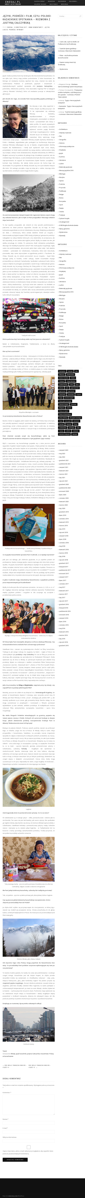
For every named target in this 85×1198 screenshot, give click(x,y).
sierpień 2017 (63, 577)
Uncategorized (64, 222)
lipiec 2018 (62, 539)
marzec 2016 (63, 635)
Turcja (75, 424)
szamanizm (76, 421)
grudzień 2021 (64, 460)
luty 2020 (62, 508)
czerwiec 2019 (64, 519)
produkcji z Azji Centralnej (25, 654)
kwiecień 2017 (64, 591)
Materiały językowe (65, 167)
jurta (67, 388)
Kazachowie (62, 394)
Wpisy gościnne (64, 229)
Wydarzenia (51, 1)
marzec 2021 (63, 474)
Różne (61, 198)
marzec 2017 (63, 594)
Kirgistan (79, 394)
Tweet (5, 1051)
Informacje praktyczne (66, 146)
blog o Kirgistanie (26, 685)
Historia (61, 143)
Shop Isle (5, 1196)
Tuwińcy (61, 431)
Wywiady (20, 30)
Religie (61, 194)
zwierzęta (74, 434)
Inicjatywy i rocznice (40, 4)
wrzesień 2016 (64, 615)
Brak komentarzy (36, 27)
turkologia (71, 427)
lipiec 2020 (62, 495)
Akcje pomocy (54, 4)
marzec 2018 (63, 553)
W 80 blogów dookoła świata (68, 225)
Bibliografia (72, 1)
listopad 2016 (63, 608)
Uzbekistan (75, 431)
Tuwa (78, 427)
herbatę (24, 749)
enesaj (10, 27)
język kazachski (21, 1054)
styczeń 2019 (63, 532)
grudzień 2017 (64, 563)
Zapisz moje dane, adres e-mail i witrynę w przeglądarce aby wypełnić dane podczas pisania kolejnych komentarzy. (28, 1152)
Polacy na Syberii (63, 411)
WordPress (21, 1196)
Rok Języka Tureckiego (75, 417)
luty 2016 (62, 639)
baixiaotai (62, 106)
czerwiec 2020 (64, 498)
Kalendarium (62, 1)
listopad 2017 (63, 567)
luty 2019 (62, 529)
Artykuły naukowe (65, 133)
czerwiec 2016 (64, 625)
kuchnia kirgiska (69, 398)
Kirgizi (60, 398)
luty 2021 (62, 478)
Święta (61, 208)
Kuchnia (62, 157)
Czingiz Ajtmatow (71, 381)
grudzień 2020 (64, 484)
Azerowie (70, 371)
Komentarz (7, 1092)
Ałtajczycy (61, 374)
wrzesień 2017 (64, 574)
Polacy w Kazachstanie (65, 414)
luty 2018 (62, 556)
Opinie (61, 181)
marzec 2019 (63, 526)
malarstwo (73, 404)
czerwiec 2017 (64, 584)
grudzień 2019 (64, 512)
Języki (47, 27)
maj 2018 (62, 546)
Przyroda (62, 188)
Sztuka (61, 212)
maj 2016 (62, 628)
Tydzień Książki (64, 218)
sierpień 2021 (63, 467)
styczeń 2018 (63, 560)
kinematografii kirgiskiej (44, 692)
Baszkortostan (70, 374)
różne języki (68, 421)
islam (71, 384)
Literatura (62, 160)
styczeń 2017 (63, 601)
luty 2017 (62, 598)
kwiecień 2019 (64, 522)
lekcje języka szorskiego (65, 401)
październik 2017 (65, 570)
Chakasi (73, 378)
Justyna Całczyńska (33, 1054)
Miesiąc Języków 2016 (66, 170)
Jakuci (77, 384)
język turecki (71, 391)
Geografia (62, 140)
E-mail (5, 1128)
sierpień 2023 (63, 450)
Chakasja (61, 381)
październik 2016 (65, 611)
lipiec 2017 (62, 580)
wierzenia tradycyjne (64, 434)
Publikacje (62, 191)
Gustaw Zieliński (63, 384)
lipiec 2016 (62, 621)
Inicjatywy (62, 150)
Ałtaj (76, 371)
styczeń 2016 (63, 642)
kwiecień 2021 (64, 471)
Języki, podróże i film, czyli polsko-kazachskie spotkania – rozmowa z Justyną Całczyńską (27, 19)
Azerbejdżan (62, 371)
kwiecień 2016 (64, 632)
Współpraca (64, 4)
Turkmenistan (62, 427)
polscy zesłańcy (63, 417)
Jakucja (61, 388)
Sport (61, 205)
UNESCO (68, 431)
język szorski (62, 391)
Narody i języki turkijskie (13, 4)
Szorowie (61, 424)
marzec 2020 (63, 505)
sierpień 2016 (63, 618)
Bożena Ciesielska (63, 378)
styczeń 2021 (63, 481)
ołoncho (69, 408)
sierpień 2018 (63, 536)
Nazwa (5, 1119)
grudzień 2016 (64, 604)
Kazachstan (45, 1054)
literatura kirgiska (63, 404)
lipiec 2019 (62, 515)
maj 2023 (62, 454)
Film (60, 136)
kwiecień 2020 (64, 502)
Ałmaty (13, 1054)
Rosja (60, 421)
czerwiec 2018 (64, 543)
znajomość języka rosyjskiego (13, 983)
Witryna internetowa (9, 1137)
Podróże (12, 30)
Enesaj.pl (13, 2)
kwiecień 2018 (64, 550)
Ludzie (5, 30)
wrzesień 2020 (64, 491)
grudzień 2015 (64, 645)
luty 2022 (62, 457)
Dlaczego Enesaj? (39, 1)
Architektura (63, 129)
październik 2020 (65, 488)
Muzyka (62, 177)
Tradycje (62, 215)
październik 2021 (65, 464)
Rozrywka (62, 201)
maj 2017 (62, 587)
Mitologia (62, 174)
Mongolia (61, 408)
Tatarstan (69, 424)
